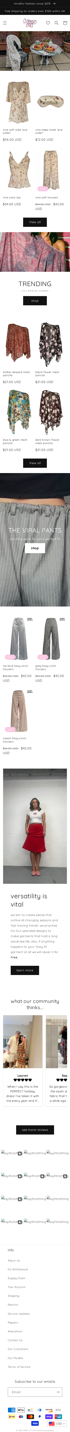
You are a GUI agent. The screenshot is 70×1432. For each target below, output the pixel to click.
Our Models (15, 1358)
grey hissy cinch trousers (45, 667)
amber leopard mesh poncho (16, 373)
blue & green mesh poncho (15, 441)
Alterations (15, 1331)
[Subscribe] (57, 1392)
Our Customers (18, 1349)
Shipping (13, 1296)
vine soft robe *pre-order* (15, 131)
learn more (25, 970)
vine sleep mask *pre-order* (49, 131)
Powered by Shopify (45, 1430)
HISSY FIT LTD (29, 1430)
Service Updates (19, 1313)
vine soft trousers (46, 197)
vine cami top (12, 197)
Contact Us (15, 1340)
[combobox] (57, 1424)
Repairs (13, 1322)
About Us (14, 1260)
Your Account (16, 1287)
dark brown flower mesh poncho (47, 441)
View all (35, 222)
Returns (13, 1304)
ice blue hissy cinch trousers (15, 667)
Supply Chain (16, 1278)
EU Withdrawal (18, 1269)
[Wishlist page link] (48, 23)
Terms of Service (19, 1367)
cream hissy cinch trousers (14, 740)
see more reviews (35, 1130)
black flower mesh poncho (47, 373)
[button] (5, 23)
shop (35, 301)
